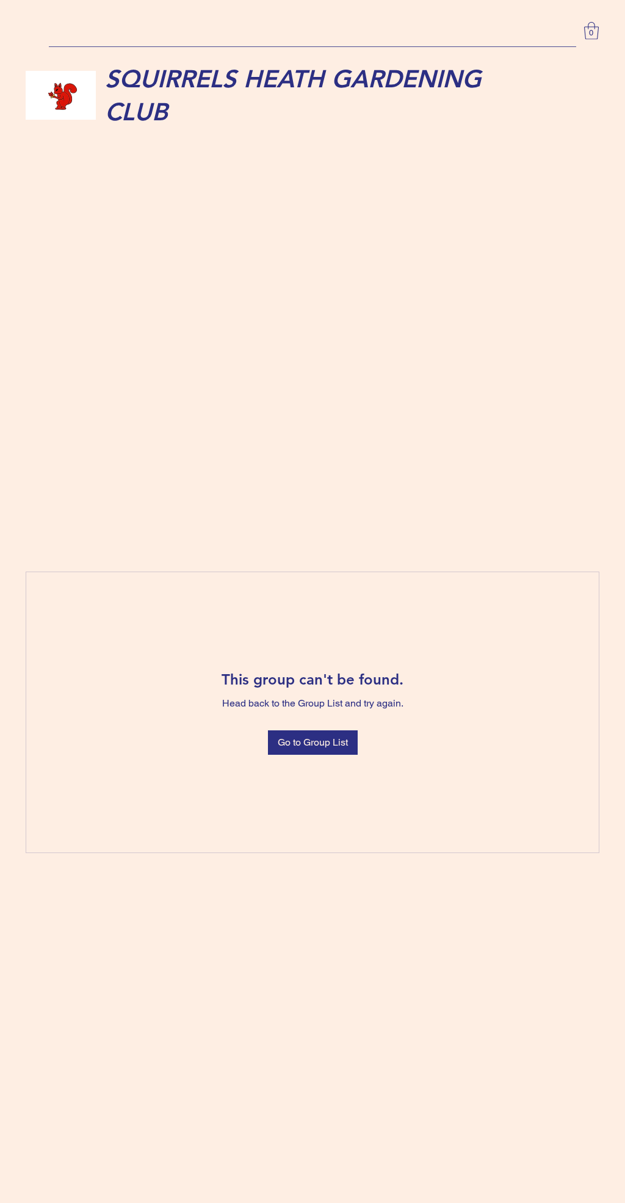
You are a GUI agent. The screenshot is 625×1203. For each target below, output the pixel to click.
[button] (591, 31)
